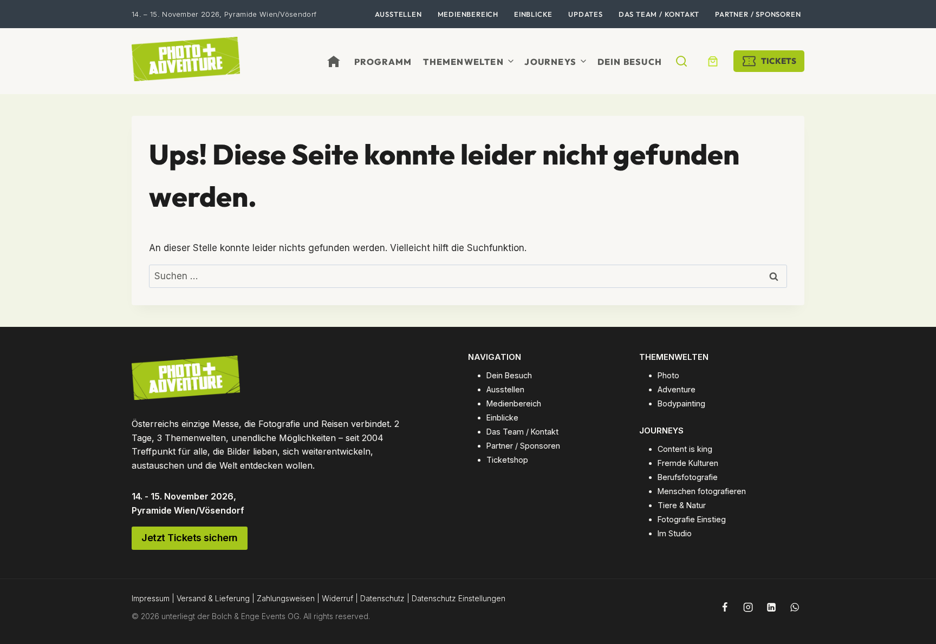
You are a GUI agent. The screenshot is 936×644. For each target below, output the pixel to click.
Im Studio (675, 533)
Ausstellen (398, 14)
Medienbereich (468, 14)
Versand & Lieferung (213, 598)
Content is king (685, 449)
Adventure (677, 389)
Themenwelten (463, 61)
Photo (668, 375)
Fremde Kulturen (688, 463)
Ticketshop (507, 459)
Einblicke (533, 14)
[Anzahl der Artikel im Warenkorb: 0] (712, 61)
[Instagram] (748, 607)
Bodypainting (681, 403)
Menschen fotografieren (702, 491)
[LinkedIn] (771, 607)
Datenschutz (382, 598)
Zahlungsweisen (286, 598)
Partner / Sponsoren (758, 14)
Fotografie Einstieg (692, 519)
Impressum (151, 598)
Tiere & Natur (682, 505)
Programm (383, 61)
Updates (585, 14)
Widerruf (337, 598)
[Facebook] (724, 607)
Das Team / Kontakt (659, 14)
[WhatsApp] (794, 607)
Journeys (550, 61)
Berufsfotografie (688, 477)
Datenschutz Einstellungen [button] (458, 598)
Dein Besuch (629, 61)
